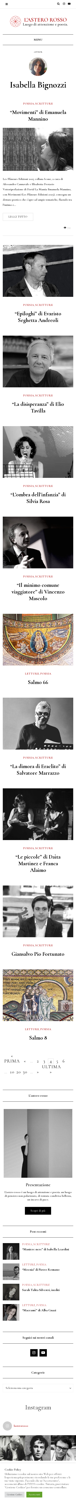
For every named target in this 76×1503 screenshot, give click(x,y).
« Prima (12, 1056)
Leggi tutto (17, 216)
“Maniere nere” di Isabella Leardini (45, 1249)
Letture (32, 673)
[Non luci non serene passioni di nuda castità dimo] (63, 1448)
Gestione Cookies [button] (14, 1494)
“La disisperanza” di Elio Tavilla (38, 407)
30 (25, 1072)
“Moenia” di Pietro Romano (41, 1269)
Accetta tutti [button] (34, 1494)
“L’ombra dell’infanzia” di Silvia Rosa (38, 498)
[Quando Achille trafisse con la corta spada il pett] (12, 1448)
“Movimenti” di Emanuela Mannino (38, 115)
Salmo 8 (38, 1037)
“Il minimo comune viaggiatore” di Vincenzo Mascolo (38, 592)
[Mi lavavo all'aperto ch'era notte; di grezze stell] (38, 1448)
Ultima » (51, 1067)
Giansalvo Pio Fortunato (38, 954)
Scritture (44, 103)
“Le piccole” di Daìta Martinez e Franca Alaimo (38, 863)
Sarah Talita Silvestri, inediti (41, 1290)
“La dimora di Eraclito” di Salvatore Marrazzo (38, 769)
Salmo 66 (38, 682)
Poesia (28, 103)
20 (18, 1072)
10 (12, 1072)
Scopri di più (38, 1210)
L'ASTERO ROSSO (45, 19)
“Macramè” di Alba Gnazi (39, 1310)
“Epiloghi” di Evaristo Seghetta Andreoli (38, 317)
